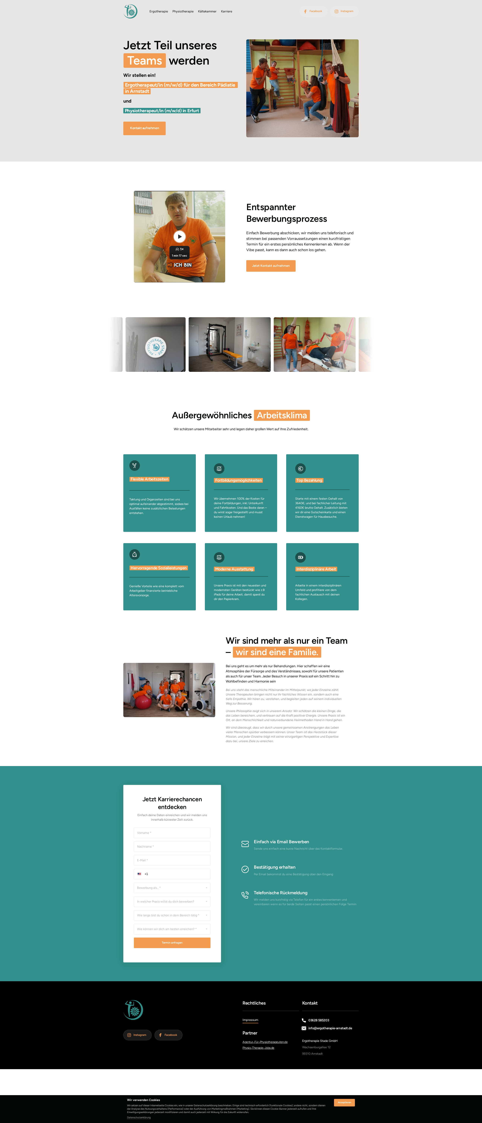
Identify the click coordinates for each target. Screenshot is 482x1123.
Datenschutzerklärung (139, 1117)
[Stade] (130, 11)
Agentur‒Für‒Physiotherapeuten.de (265, 1042)
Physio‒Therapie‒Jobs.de (258, 1048)
